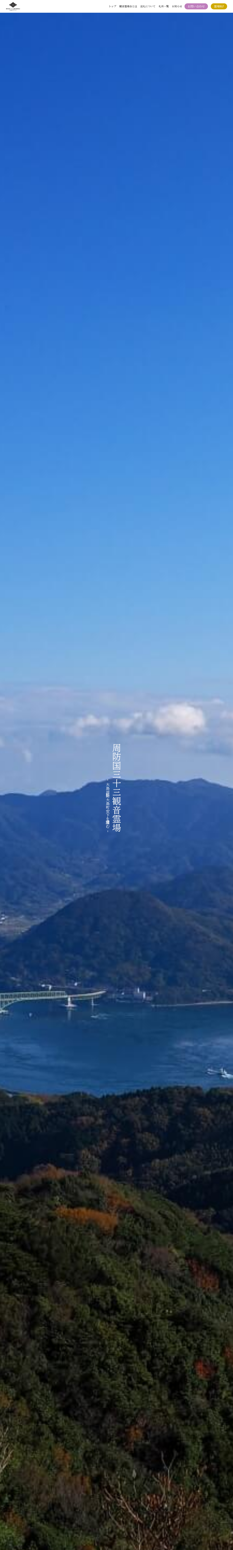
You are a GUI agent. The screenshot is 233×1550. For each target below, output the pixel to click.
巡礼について (147, 6)
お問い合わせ (196, 6)
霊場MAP (219, 6)
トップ (112, 6)
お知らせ (177, 6)
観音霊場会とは (128, 6)
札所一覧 (164, 6)
